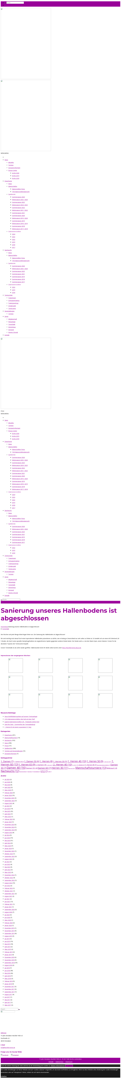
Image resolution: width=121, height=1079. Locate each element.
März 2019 (8, 949)
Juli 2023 (7, 862)
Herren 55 (72, 768)
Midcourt (112, 768)
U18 (49, 771)
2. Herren (50, 765)
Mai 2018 (7, 973)
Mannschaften (12, 186)
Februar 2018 (9, 981)
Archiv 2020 (15, 173)
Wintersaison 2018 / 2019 (20, 223)
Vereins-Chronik (13, 332)
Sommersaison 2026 (18, 197)
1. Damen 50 (31, 761)
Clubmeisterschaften (14, 231)
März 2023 (8, 872)
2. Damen (41, 765)
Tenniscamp (12, 308)
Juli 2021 (7, 899)
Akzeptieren (69, 1065)
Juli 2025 (7, 806)
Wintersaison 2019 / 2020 (20, 218)
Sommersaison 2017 (18, 282)
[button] (5, 153)
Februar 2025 (9, 819)
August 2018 (8, 965)
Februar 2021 (9, 904)
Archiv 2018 (15, 178)
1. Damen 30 (19, 762)
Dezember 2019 (9, 928)
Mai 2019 (7, 944)
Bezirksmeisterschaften (103, 765)
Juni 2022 (7, 886)
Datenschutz (59, 1062)
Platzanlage (11, 322)
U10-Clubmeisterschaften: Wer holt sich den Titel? (20, 719)
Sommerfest (23, 771)
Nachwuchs (8, 250)
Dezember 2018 (9, 957)
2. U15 (74, 765)
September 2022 (10, 880)
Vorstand (11, 330)
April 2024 (8, 843)
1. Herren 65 (27, 764)
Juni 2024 (7, 838)
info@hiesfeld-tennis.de (8, 1047)
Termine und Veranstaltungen (14, 751)
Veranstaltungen (9, 311)
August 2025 (8, 803)
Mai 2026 (7, 785)
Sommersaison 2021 (18, 213)
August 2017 (8, 994)
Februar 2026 (9, 793)
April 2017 (8, 1002)
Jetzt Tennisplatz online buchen (14, 5)
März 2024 (8, 846)
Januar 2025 (8, 822)
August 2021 (8, 896)
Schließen (4, 1076)
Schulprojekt (12, 306)
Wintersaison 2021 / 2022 (20, 210)
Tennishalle (11, 324)
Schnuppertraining (13, 300)
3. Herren (81, 765)
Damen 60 (44, 767)
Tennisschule (8, 295)
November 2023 (9, 851)
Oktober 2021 (9, 891)
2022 (13, 239)
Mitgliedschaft (12, 319)
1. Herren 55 (107, 761)
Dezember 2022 (9, 875)
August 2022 (8, 883)
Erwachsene (8, 181)
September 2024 (10, 830)
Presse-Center (12, 170)
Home (3, 627)
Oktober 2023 (9, 854)
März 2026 (8, 790)
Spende (30, 771)
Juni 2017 (7, 997)
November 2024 (9, 827)
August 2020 (8, 912)
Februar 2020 (9, 923)
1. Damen (7, 761)
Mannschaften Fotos (18, 189)
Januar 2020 (8, 925)
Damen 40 (16, 768)
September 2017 (10, 992)
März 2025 (8, 816)
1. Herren (46, 761)
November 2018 (9, 960)
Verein (6, 316)
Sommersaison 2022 (18, 207)
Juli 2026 (7, 779)
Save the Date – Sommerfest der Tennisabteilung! (20, 724)
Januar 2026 (8, 795)
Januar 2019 (8, 955)
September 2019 (10, 933)
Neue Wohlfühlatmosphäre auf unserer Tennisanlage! (21, 716)
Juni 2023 (7, 864)
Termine (10, 165)
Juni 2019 (7, 941)
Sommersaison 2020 (18, 215)
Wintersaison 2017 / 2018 (20, 229)
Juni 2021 (7, 901)
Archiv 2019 (15, 176)
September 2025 (10, 801)
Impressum (69, 1062)
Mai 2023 (7, 867)
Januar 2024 (8, 848)
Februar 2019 (9, 952)
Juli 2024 (7, 835)
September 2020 (10, 909)
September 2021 (10, 893)
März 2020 (8, 920)
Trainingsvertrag (13, 303)
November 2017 (9, 989)
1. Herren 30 (60, 761)
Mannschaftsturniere (11, 738)
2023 (13, 237)
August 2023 (8, 859)
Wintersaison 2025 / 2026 (20, 200)
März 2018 (8, 978)
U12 (44, 771)
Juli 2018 (7, 968)
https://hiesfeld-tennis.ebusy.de (71, 648)
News (6, 160)
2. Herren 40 (62, 764)
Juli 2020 (7, 915)
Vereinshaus (12, 327)
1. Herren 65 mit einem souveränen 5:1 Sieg (18, 727)
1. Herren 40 (77, 761)
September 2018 (10, 963)
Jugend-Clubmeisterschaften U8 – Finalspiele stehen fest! (22, 722)
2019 (13, 242)
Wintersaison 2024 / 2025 (20, 205)
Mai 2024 (7, 840)
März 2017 (8, 1005)
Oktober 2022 (9, 878)
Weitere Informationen (58, 1066)
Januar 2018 (8, 984)
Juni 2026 (7, 782)
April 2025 (8, 814)
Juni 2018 (7, 970)
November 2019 (9, 931)
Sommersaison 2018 (18, 226)
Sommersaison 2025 (18, 202)
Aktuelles (11, 162)
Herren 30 (60, 768)
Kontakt (7, 335)
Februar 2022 (9, 888)
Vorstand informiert (14, 168)
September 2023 (10, 856)
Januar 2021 (8, 907)
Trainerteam (12, 298)
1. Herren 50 (95, 761)
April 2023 (8, 870)
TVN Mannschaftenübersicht (20, 192)
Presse (7, 746)
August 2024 (8, 832)
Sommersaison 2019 (18, 221)
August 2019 (8, 936)
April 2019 (8, 947)
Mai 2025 (7, 811)
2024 (13, 234)
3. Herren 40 (91, 765)
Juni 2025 (7, 809)
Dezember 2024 (9, 824)
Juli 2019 (7, 939)
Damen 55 (31, 768)
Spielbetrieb (11, 194)
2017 (13, 247)
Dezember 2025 (9, 798)
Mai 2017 (7, 1000)
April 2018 (8, 976)
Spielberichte (8, 748)
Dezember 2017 (9, 986)
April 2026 (8, 787)
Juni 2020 (7, 917)
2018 (13, 245)
